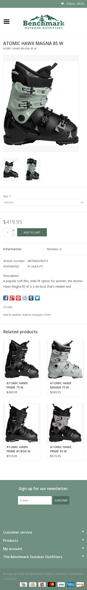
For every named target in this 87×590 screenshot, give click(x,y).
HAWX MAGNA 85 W (25, 48)
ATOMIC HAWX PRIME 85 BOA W (18, 449)
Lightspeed (9, 579)
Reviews (54, 249)
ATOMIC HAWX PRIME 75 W (17, 385)
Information (12, 249)
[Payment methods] (23, 584)
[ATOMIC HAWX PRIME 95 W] (65, 422)
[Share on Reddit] (24, 297)
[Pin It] (18, 297)
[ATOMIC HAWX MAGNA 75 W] (65, 359)
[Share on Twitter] (37, 297)
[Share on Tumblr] (31, 297)
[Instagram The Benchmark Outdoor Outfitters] (47, 513)
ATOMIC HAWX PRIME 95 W (60, 449)
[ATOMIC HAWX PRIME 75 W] (21, 359)
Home (7, 48)
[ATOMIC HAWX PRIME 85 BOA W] (21, 422)
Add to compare (33, 315)
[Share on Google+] (12, 297)
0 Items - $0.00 (75, 3)
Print (47, 315)
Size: (7, 196)
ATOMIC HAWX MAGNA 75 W (60, 385)
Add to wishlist (12, 315)
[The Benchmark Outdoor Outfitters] (50, 21)
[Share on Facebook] (5, 297)
